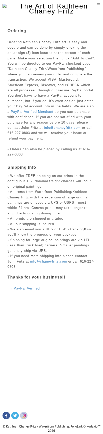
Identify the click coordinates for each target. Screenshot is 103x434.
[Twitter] (15, 417)
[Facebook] (6, 417)
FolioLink (76, 426)
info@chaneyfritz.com (62, 128)
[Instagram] (24, 417)
